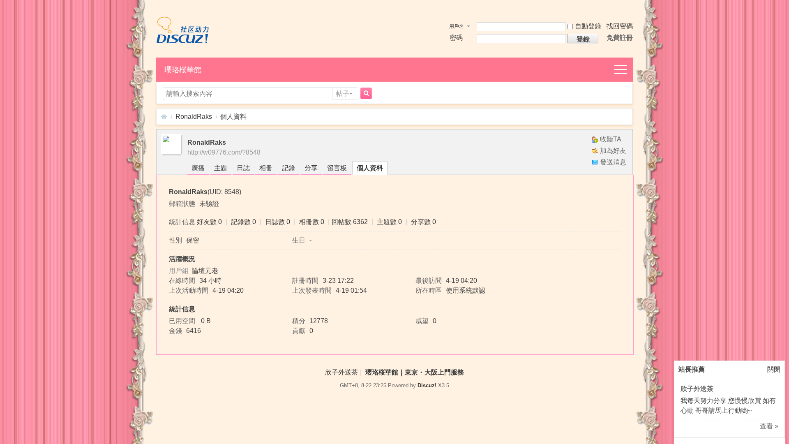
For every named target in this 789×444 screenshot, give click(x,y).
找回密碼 (620, 26)
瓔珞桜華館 (182, 70)
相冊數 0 (311, 221)
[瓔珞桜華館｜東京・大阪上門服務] (182, 41)
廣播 (198, 167)
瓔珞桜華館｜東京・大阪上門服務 (164, 117)
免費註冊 (620, 37)
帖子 (342, 93)
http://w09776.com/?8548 (224, 152)
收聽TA (610, 139)
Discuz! (427, 385)
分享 (311, 167)
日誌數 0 (277, 221)
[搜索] (365, 94)
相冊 (265, 167)
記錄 (288, 167)
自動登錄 (588, 26)
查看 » (769, 426)
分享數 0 (423, 221)
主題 (220, 167)
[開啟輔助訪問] (631, 7)
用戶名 (456, 26)
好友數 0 (209, 221)
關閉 (773, 369)
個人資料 (370, 167)
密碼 (456, 37)
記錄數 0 (243, 221)
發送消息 (613, 162)
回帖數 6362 (350, 221)
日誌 (243, 167)
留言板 (337, 167)
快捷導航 (625, 70)
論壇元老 (205, 270)
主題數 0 (389, 221)
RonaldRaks (193, 116)
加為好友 (613, 150)
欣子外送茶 (697, 388)
